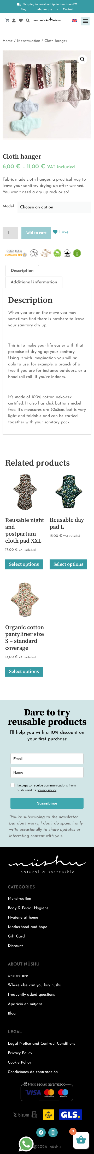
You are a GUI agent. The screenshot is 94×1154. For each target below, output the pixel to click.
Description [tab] (22, 271)
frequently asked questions (31, 995)
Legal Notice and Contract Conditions (41, 1044)
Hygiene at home (23, 918)
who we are (44, 9)
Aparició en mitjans (25, 1004)
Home (8, 41)
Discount (15, 946)
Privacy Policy (20, 1053)
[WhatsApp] (26, 1151)
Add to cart (36, 232)
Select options (24, 564)
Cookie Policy (19, 1063)
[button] (85, 21)
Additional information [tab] (34, 282)
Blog (24, 9)
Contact (68, 9)
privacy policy (46, 790)
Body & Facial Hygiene (28, 908)
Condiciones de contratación (33, 1072)
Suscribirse (47, 803)
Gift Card (16, 937)
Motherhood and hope (27, 927)
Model (8, 206)
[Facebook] (41, 1132)
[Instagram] (53, 1132)
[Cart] (7, 20)
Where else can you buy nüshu (34, 985)
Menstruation (28, 41)
